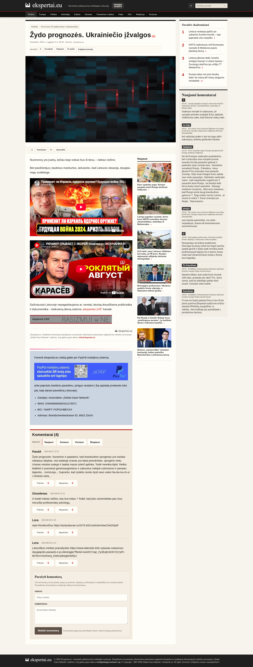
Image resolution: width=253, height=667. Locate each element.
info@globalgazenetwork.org (108, 662)
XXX (130, 14)
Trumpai (42, 14)
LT (191, 6)
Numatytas (41, 150)
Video (120, 14)
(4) (153, 36)
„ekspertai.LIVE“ (92, 309)
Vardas (38, 591)
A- (32, 150)
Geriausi (79, 442)
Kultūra (77, 14)
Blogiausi (95, 442)
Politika (53, 14)
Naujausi (49, 442)
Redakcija (140, 14)
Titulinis (31, 14)
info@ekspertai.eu (87, 337)
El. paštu (71, 49)
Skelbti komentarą (48, 630)
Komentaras (41, 604)
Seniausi (64, 442)
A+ (51, 150)
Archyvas (153, 14)
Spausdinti (60, 150)
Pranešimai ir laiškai (105, 14)
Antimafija (65, 14)
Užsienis (88, 14)
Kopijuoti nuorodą (85, 49)
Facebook (49, 49)
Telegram (60, 49)
